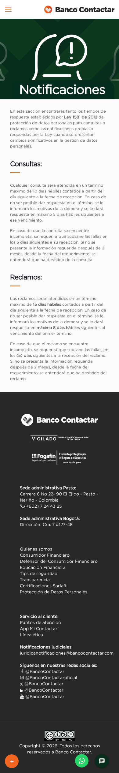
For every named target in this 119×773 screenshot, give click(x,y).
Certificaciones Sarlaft (43, 585)
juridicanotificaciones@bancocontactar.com (67, 653)
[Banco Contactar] (79, 9)
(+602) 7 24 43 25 (43, 506)
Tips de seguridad (38, 573)
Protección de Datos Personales (53, 591)
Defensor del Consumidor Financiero (59, 561)
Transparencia (35, 579)
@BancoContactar (44, 671)
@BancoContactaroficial (50, 677)
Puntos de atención (40, 622)
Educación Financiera (43, 567)
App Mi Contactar (38, 628)
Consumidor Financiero (45, 555)
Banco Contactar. (73, 751)
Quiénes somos (36, 549)
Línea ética (31, 634)
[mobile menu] (8, 9)
